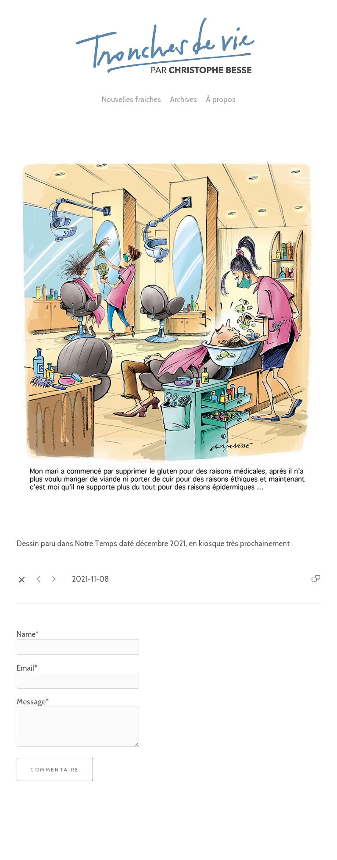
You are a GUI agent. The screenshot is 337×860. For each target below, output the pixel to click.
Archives (183, 99)
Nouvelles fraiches (131, 99)
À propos (221, 99)
